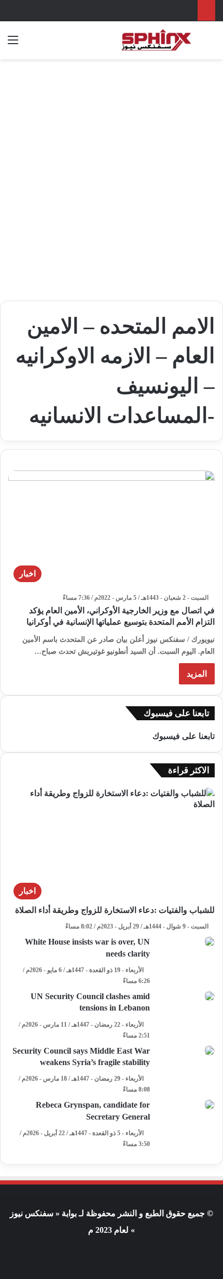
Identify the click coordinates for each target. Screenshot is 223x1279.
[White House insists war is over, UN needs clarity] (209, 941)
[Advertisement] (111, 176)
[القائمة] (13, 44)
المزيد (197, 673)
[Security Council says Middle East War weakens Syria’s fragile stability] (209, 1050)
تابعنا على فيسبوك (183, 736)
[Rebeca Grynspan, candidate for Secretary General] (209, 1104)
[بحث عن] (210, 44)
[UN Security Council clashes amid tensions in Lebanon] (209, 996)
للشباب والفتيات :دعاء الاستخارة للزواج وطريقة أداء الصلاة (115, 910)
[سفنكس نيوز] (155, 40)
